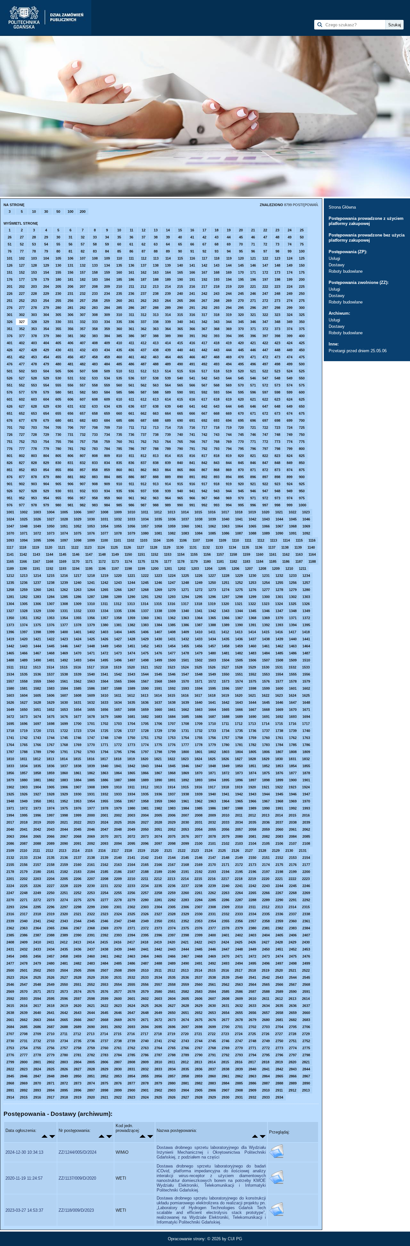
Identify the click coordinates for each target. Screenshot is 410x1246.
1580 (10, 688)
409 (107, 343)
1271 (185, 590)
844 (229, 463)
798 (277, 449)
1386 (185, 625)
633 (95, 406)
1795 (118, 752)
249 (289, 293)
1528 (238, 667)
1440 (293, 639)
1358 (118, 618)
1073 (50, 533)
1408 (172, 632)
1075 (77, 533)
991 (192, 505)
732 (83, 434)
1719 (24, 731)
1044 (279, 519)
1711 (225, 724)
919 (229, 484)
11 (131, 230)
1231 (266, 575)
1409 (185, 632)
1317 (185, 604)
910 (119, 484)
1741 (10, 738)
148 (277, 265)
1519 (117, 667)
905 (58, 484)
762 (143, 442)
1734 (225, 731)
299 (289, 308)
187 (143, 279)
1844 (158, 766)
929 (46, 491)
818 (216, 456)
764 (168, 442)
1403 (104, 632)
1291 (145, 597)
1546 (172, 674)
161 (131, 272)
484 (107, 364)
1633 (104, 702)
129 (46, 265)
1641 (212, 702)
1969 (293, 801)
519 (229, 371)
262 (143, 301)
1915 (185, 787)
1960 (172, 801)
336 (131, 322)
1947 (306, 794)
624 (289, 399)
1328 (24, 611)
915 (180, 484)
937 (143, 491)
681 (70, 420)
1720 (37, 731)
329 (46, 322)
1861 (77, 773)
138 (156, 265)
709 (107, 427)
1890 (158, 780)
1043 (266, 519)
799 (289, 449)
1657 (118, 709)
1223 (158, 575)
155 (58, 272)
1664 (212, 709)
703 (34, 427)
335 (119, 322)
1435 (225, 639)
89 (168, 251)
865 (180, 470)
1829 (265, 759)
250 (302, 293)
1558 (24, 681)
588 (156, 392)
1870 (198, 773)
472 (265, 357)
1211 (302, 568)
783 (95, 449)
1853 (279, 766)
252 (22, 301)
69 (229, 244)
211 (131, 286)
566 (192, 385)
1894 (212, 780)
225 (302, 286)
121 (253, 258)
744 (229, 434)
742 (204, 434)
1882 (50, 780)
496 (253, 364)
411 (131, 343)
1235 (10, 583)
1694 (306, 717)
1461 (266, 646)
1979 (118, 808)
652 (22, 413)
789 (168, 449)
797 (265, 449)
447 (265, 350)
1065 (252, 526)
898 (277, 477)
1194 (75, 568)
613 (156, 399)
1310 (91, 604)
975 (302, 498)
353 (34, 329)
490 (180, 364)
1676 (64, 717)
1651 (37, 709)
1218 (91, 575)
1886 (104, 780)
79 (46, 251)
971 (253, 498)
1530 (265, 667)
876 (9, 477)
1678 (91, 717)
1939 (198, 794)
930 (58, 491)
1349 (306, 611)
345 (241, 322)
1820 (144, 759)
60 (119, 244)
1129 (166, 547)
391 (192, 336)
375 (302, 329)
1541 (104, 674)
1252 (239, 583)
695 (241, 420)
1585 (77, 688)
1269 (158, 590)
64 (168, 244)
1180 (207, 561)
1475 (145, 653)
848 (277, 463)
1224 (172, 575)
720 (241, 427)
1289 (118, 597)
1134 (232, 547)
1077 (104, 533)
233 (95, 293)
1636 (145, 702)
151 (9, 272)
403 (34, 343)
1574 (239, 681)
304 (46, 315)
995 (241, 505)
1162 (286, 554)
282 (83, 308)
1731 (185, 731)
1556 (306, 674)
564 (168, 385)
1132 (206, 547)
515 (180, 371)
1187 (299, 561)
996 (253, 505)
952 (22, 498)
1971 (10, 808)
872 (265, 470)
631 (70, 406)
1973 (37, 808)
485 (119, 364)
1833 (10, 766)
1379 (91, 625)
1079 (131, 533)
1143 (36, 554)
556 (70, 385)
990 (180, 505)
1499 (158, 660)
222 (265, 286)
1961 (185, 801)
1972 (24, 808)
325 (302, 315)
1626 (10, 702)
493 (216, 364)
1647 (293, 702)
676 (9, 420)
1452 (145, 646)
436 (131, 350)
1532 (292, 667)
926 (9, 491)
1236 (24, 583)
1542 (118, 674)
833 (95, 463)
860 (119, 470)
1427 (118, 639)
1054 (104, 526)
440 (180, 350)
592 (204, 392)
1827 (238, 759)
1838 (77, 766)
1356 (91, 618)
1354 (64, 618)
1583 (50, 688)
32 (83, 237)
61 (131, 244)
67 (204, 244)
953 (34, 498)
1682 (145, 717)
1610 (104, 695)
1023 (306, 512)
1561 (64, 681)
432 (83, 350)
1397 (24, 632)
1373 (10, 625)
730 (58, 434)
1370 (279, 618)
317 (204, 315)
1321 (238, 604)
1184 (259, 561)
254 (46, 301)
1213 (24, 575)
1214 (37, 575)
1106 (183, 540)
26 (10, 237)
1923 (292, 787)
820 (241, 456)
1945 (279, 794)
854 (46, 470)
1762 (293, 738)
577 (22, 392)
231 (70, 293)
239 (168, 293)
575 (302, 385)
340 (180, 322)
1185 (272, 561)
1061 (198, 526)
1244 (131, 583)
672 (265, 413)
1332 (77, 611)
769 (229, 442)
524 (289, 371)
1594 (198, 688)
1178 (180, 561)
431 (70, 350)
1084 (198, 533)
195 (241, 279)
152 (22, 272)
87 (143, 251)
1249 (198, 583)
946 (253, 491)
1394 (293, 625)
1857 (24, 773)
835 (119, 463)
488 (156, 364)
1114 (286, 540)
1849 (225, 766)
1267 (131, 590)
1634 (118, 702)
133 (95, 265)
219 (229, 286)
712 (143, 427)
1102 (130, 540)
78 (34, 251)
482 (83, 364)
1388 (212, 625)
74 (289, 244)
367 (204, 329)
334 (107, 322)
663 (156, 413)
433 (95, 350)
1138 (285, 547)
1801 (198, 752)
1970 (306, 801)
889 (168, 477)
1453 (158, 646)
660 (119, 413)
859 (107, 470)
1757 (225, 738)
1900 (293, 780)
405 (58, 343)
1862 (91, 773)
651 (9, 413)
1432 (185, 639)
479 (46, 364)
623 (277, 399)
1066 (266, 526)
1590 (145, 688)
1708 (185, 724)
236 (131, 293)
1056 (131, 526)
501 (9, 371)
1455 (185, 646)
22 (265, 230)
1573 (225, 681)
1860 (64, 773)
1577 (279, 681)
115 (180, 258)
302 (22, 315)
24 (289, 230)
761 (131, 442)
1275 (239, 590)
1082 (172, 533)
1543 (131, 674)
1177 (167, 561)
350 (302, 322)
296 (253, 308)
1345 (252, 611)
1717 (306, 724)
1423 (64, 639)
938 (156, 491)
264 (168, 301)
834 (107, 463)
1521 (144, 667)
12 (143, 230)
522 (265, 371)
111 (131, 258)
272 (265, 301)
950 (302, 491)
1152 (154, 554)
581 (70, 392)
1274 (225, 590)
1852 (266, 766)
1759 (252, 738)
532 (83, 378)
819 (229, 456)
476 (9, 364)
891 (192, 477)
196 (253, 279)
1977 (91, 808)
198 (277, 279)
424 (289, 343)
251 (9, 301)
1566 (131, 681)
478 (34, 364)
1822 (171, 759)
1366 (225, 618)
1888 (131, 780)
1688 (225, 717)
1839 (91, 766)
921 (253, 484)
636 (131, 406)
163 (156, 272)
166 (192, 272)
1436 (239, 639)
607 (83, 399)
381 (70, 336)
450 (302, 350)
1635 (131, 702)
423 (277, 343)
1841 (118, 766)
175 (302, 272)
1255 (279, 583)
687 (143, 420)
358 (95, 329)
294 (229, 308)
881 (70, 477)
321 (253, 315)
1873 (239, 773)
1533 (306, 667)
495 (241, 364)
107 (83, 258)
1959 (158, 801)
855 (58, 470)
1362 (172, 618)
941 (192, 491)
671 (253, 413)
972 (265, 498)
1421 (37, 639)
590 (180, 392)
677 (22, 420)
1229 (239, 575)
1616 (185, 695)
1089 (266, 533)
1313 (131, 604)
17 (204, 230)
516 (192, 371)
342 (204, 322)
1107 (196, 540)
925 (302, 484)
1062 (212, 526)
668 (216, 413)
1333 (91, 611)
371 (253, 329)
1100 (104, 540)
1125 (114, 547)
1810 (10, 759)
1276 (252, 590)
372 (265, 329)
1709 (198, 724)
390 (180, 336)
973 (277, 498)
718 (216, 427)
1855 (306, 766)
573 (277, 385)
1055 (118, 526)
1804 (239, 752)
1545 (158, 674)
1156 (207, 554)
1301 (279, 597)
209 (107, 286)
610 (119, 399)
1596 (225, 688)
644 (229, 406)
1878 (306, 773)
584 (107, 392)
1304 (10, 604)
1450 (118, 646)
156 (70, 272)
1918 (225, 787)
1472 (104, 653)
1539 (77, 674)
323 (277, 315)
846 (253, 463)
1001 (10, 512)
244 (229, 293)
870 (241, 470)
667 (204, 413)
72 (265, 244)
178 (34, 279)
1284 (50, 597)
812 (143, 456)
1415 (265, 632)
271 (253, 301)
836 (131, 463)
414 (168, 343)
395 (241, 336)
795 (241, 449)
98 (277, 251)
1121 (61, 547)
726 (9, 434)
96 (253, 251)
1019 (252, 512)
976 (9, 505)
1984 (185, 808)
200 (83, 211)
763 (156, 442)
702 (22, 427)
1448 (91, 646)
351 (9, 329)
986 (131, 505)
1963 (212, 801)
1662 (185, 709)
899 (289, 477)
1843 (145, 766)
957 (83, 498)
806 (70, 456)
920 (241, 484)
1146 (75, 554)
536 (131, 378)
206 (70, 286)
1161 (272, 554)
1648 (306, 702)
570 (241, 385)
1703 (118, 724)
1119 (35, 547)
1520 (131, 667)
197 (265, 279)
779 (46, 449)
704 (46, 427)
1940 (212, 794)
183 (95, 279)
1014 (185, 512)
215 (180, 286)
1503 (212, 660)
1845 (172, 766)
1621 (252, 695)
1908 (91, 787)
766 (192, 442)
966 (192, 498)
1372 (306, 618)
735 (119, 434)
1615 (171, 695)
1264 (91, 590)
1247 (172, 583)
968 (216, 498)
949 (289, 491)
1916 (198, 787)
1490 (37, 660)
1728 (145, 731)
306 (70, 315)
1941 (225, 794)
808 (95, 456)
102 (22, 258)
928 (34, 491)
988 (156, 505)
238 (156, 293)
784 (107, 449)
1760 (266, 738)
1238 (50, 583)
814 (168, 456)
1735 (239, 731)
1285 (64, 597)
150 (302, 265)
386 (131, 336)
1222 (145, 575)
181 (70, 279)
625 (302, 399)
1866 (145, 773)
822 (265, 456)
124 (289, 258)
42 (204, 237)
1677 (77, 717)
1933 (118, 794)
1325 (292, 604)
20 (241, 230)
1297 (225, 597)
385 (119, 336)
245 (241, 293)
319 (229, 315)
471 (253, 357)
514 (168, 371)
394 (229, 336)
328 (34, 322)
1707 (172, 724)
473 (277, 357)
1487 (306, 653)
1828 (252, 759)
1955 (104, 801)
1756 (212, 738)
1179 (194, 561)
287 (143, 308)
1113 (273, 540)
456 (70, 357)
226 (9, 293)
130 (58, 265)
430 (58, 350)
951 (9, 498)
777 (22, 449)
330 (58, 322)
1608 (77, 695)
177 (22, 279)
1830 (279, 759)
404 (46, 343)
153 (34, 272)
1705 (145, 724)
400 (302, 336)
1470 (77, 653)
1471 (91, 653)
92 (204, 251)
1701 (91, 724)
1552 (252, 674)
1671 (306, 709)
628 (34, 406)
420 (241, 343)
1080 (145, 533)
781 (70, 449)
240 (180, 293)
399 (289, 336)
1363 (185, 618)
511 (131, 371)
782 (83, 449)
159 (107, 272)
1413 (238, 632)
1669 (279, 709)
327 (22, 322)
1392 (266, 625)
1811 (23, 759)
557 (83, 385)
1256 (293, 583)
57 (83, 244)
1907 (77, 787)
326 (9, 322)
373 (277, 329)
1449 (104, 646)
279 (46, 308)
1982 (158, 808)
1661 (172, 709)
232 (83, 293)
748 (277, 434)
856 (70, 470)
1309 (77, 604)
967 (204, 498)
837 (143, 463)
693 (216, 420)
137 (143, 265)
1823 (185, 759)
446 (253, 350)
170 (241, 272)
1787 (10, 752)
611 (131, 399)
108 (95, 258)
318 (216, 315)
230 (58, 293)
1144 (49, 554)
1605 (37, 695)
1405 (131, 632)
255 (58, 301)
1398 (37, 632)
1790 (50, 752)
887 (143, 477)
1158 (233, 554)
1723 (77, 731)
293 (216, 308)
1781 (239, 745)
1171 (89, 561)
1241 (91, 583)
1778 (198, 745)
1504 (225, 660)
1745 (64, 738)
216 (192, 286)
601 (9, 399)
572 (265, 385)
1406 (145, 632)
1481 (225, 653)
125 (302, 258)
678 (34, 420)
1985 (198, 808)
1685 (185, 717)
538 (156, 378)
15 (180, 230)
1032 (118, 519)
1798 (158, 752)
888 (156, 477)
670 (241, 413)
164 (168, 272)
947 (265, 491)
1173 (115, 561)
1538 (64, 674)
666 (192, 413)
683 (95, 420)
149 (289, 265)
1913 (158, 787)
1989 (252, 808)
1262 (64, 590)
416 (192, 343)
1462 (279, 646)
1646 (279, 702)
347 (265, 322)
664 (168, 413)
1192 (49, 568)
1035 (158, 519)
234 (107, 293)
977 (22, 505)
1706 (158, 724)
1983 (172, 808)
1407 (158, 632)
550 (302, 378)
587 (143, 392)
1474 (131, 653)
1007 (91, 512)
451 (9, 357)
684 (107, 420)
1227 (212, 575)
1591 (158, 688)
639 (168, 406)
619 (229, 399)
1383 (145, 625)
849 (289, 463)
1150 (128, 554)
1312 (117, 604)
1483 (252, 653)
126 (9, 265)
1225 (185, 575)
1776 (172, 745)
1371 (293, 618)
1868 (172, 773)
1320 (225, 604)
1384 (158, 625)
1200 (155, 568)
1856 (10, 773)
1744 (50, 738)
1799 (172, 752)
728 (34, 434)
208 (95, 286)
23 (277, 230)
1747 (91, 738)
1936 (158, 794)
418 (216, 343)
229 (46, 293)
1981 (145, 808)
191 (192, 279)
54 (46, 244)
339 (168, 322)
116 (192, 258)
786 (131, 449)
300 (302, 308)
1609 (91, 695)
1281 (10, 597)
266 (192, 301)
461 (131, 357)
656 (70, 413)
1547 (185, 674)
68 (216, 244)
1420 (24, 639)
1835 (37, 766)
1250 (212, 583)
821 (253, 456)
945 (241, 491)
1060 (185, 526)
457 (83, 357)
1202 (181, 568)
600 (302, 392)
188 (156, 279)
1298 (239, 597)
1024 (10, 519)
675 (302, 413)
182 (83, 279)
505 (58, 371)
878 (34, 477)
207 (83, 286)
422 (265, 343)
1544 (145, 674)
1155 (194, 554)
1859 (50, 773)
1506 (252, 660)
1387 (198, 625)
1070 (10, 533)
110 (119, 258)
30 (46, 211)
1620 (238, 695)
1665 (225, 709)
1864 (118, 773)
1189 (10, 568)
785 (119, 449)
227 (22, 293)
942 (204, 491)
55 (58, 244)
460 (119, 357)
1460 (252, 646)
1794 (104, 752)
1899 (279, 780)
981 (70, 505)
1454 (172, 646)
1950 (37, 801)
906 (70, 484)
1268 (145, 590)
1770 (91, 745)
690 (180, 420)
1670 (293, 709)
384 (107, 336)
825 (302, 456)
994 (229, 505)
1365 (212, 618)
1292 (158, 597)
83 (95, 251)
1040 (225, 519)
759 (107, 442)
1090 (279, 533)
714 (168, 427)
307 (83, 315)
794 (229, 449)
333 (95, 322)
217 (204, 286)
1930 (77, 794)
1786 (306, 745)
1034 (145, 519)
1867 (158, 773)
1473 (118, 653)
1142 (23, 554)
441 (192, 350)
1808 (293, 752)
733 (95, 434)
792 (204, 449)
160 (119, 272)
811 (131, 456)
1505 (239, 660)
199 (289, 279)
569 (229, 385)
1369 (266, 618)
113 (156, 258)
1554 (279, 674)
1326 (306, 604)
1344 (239, 611)
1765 (24, 745)
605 (58, 399)
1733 (212, 731)
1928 (50, 794)
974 (289, 498)
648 (277, 406)
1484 (266, 653)
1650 (24, 709)
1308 (64, 604)
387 (143, 336)
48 (277, 237)
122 (265, 258)
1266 (118, 590)
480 (58, 364)
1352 (37, 618)
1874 (252, 773)
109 (107, 258)
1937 (172, 794)
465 (180, 357)
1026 (37, 519)
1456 (198, 646)
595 (241, 392)
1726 (118, 731)
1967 (266, 801)
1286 (77, 597)
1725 (104, 731)
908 (95, 484)
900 (302, 477)
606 (70, 399)
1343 (225, 611)
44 (229, 237)
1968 (279, 801)
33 (95, 237)
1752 (158, 738)
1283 (37, 597)
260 (119, 301)
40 (180, 237)
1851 (252, 766)
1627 (24, 702)
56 (70, 244)
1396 (10, 632)
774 (289, 442)
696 (253, 420)
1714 (265, 724)
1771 (104, 745)
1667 (252, 709)
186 (131, 279)
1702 (104, 724)
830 (58, 463)
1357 (104, 618)
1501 (185, 660)
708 (95, 427)
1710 (212, 724)
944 (229, 491)
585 (119, 392)
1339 (172, 611)
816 (192, 456)
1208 (262, 568)
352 (22, 329)
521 (253, 371)
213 (156, 286)
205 (58, 286)
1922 (279, 787)
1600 (279, 688)
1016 (212, 512)
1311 (104, 604)
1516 (77, 667)
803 (34, 456)
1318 (198, 604)
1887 (118, 780)
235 (119, 293)
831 (70, 463)
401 (9, 343)
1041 (239, 519)
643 (216, 406)
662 (143, 413)
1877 (293, 773)
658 (95, 413)
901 (9, 484)
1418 (306, 632)
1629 (50, 702)
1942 (239, 794)
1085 (212, 533)
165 (180, 272)
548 (277, 378)
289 (168, 308)
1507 (266, 660)
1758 (239, 738)
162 (143, 272)
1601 (293, 688)
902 (22, 484)
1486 (293, 653)
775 (302, 442)
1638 (172, 702)
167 (204, 272)
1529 (252, 667)
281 (70, 308)
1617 (198, 695)
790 (180, 449)
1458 (225, 646)
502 (22, 371)
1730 (172, 731)
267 (204, 301)
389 (168, 336)
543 (216, 378)
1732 (198, 731)
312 (143, 315)
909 (107, 484)
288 (156, 308)
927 (22, 491)
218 (216, 286)
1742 (24, 738)
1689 (239, 717)
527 (22, 378)
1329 (37, 611)
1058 (158, 526)
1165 (10, 561)
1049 (37, 526)
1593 (185, 688)
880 (58, 477)
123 (277, 258)
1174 (128, 561)
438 (156, 350)
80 (58, 251)
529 (46, 378)
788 (156, 449)
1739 (293, 731)
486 (131, 364)
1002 (24, 512)
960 (119, 498)
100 (70, 211)
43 (216, 237)
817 (204, 456)
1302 (293, 597)
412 (143, 343)
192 (204, 279)
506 (70, 371)
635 (119, 406)
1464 (306, 646)
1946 (293, 794)
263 (156, 301)
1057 (145, 526)
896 (253, 477)
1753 (172, 738)
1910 (118, 787)
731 (70, 434)
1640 (198, 702)
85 (119, 251)
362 (143, 329)
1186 (286, 561)
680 (58, 420)
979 (46, 505)
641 (192, 406)
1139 (298, 547)
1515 (64, 667)
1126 (127, 547)
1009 (118, 512)
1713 (252, 724)
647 (265, 406)
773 (277, 442)
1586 (91, 688)
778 (34, 449)
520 (241, 371)
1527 (225, 667)
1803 (225, 752)
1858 (37, 773)
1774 (145, 745)
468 (216, 357)
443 (216, 350)
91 (192, 251)
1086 (225, 533)
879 (46, 477)
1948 (10, 801)
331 (70, 322)
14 (168, 230)
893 (216, 477)
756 (70, 442)
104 (46, 258)
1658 (131, 709)
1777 (185, 745)
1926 (24, 794)
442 (204, 350)
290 (180, 308)
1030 (91, 519)
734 (107, 434)
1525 (198, 667)
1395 (306, 625)
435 (119, 350)
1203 (195, 568)
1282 (24, 597)
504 (46, 371)
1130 (180, 547)
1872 (225, 773)
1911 (131, 787)
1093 (10, 540)
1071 (24, 533)
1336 (131, 611)
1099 (91, 540)
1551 (239, 674)
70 (241, 244)
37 (143, 237)
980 (58, 505)
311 (131, 315)
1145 (62, 554)
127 (22, 265)
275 (302, 301)
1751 (145, 738)
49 (289, 237)
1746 (77, 738)
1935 (145, 794)
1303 (306, 597)
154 (46, 272)
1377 (64, 625)
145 (241, 265)
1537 (50, 674)
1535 (24, 674)
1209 (276, 568)
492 (204, 364)
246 (253, 293)
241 (192, 293)
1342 (212, 611)
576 (9, 392)
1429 (145, 639)
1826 (225, 759)
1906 (64, 787)
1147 (89, 554)
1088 (252, 533)
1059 (172, 526)
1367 (239, 618)
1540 (91, 674)
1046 (306, 519)
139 (168, 265)
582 (83, 392)
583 (95, 392)
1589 (131, 688)
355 (58, 329)
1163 (299, 554)
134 (107, 265)
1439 (279, 639)
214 (168, 286)
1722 (64, 731)
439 (168, 350)
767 (204, 442)
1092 (306, 533)
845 (241, 463)
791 (192, 449)
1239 (64, 583)
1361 (158, 618)
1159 (246, 554)
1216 (64, 575)
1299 (252, 597)
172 (265, 272)
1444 (37, 646)
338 (156, 322)
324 (289, 315)
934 (107, 491)
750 (302, 434)
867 (204, 470)
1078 (118, 533)
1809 (306, 752)
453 (34, 357)
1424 (77, 639)
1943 (252, 794)
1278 (279, 590)
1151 (141, 554)
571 (253, 385)
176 (9, 279)
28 (34, 237)
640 (180, 406)
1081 (158, 533)
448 (277, 350)
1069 (306, 526)
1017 (225, 512)
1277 (266, 590)
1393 (279, 625)
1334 (104, 611)
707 (83, 427)
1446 (64, 646)
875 (302, 470)
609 (107, 399)
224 (289, 286)
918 (216, 484)
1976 (77, 808)
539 (168, 378)
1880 (24, 780)
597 (265, 392)
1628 (37, 702)
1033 (131, 519)
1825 (212, 759)
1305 (24, 604)
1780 (225, 745)
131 (70, 265)
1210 (289, 568)
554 (46, 385)
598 (277, 392)
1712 (238, 724)
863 (156, 470)
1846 (185, 766)
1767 (50, 745)
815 (180, 456)
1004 (50, 512)
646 (253, 406)
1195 (89, 568)
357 (83, 329)
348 (277, 322)
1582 (37, 688)
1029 (77, 519)
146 (253, 265)
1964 (225, 801)
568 (216, 385)
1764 (10, 745)
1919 (238, 787)
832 (83, 463)
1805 (252, 752)
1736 (252, 731)
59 (107, 244)
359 (107, 329)
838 (156, 463)
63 (156, 244)
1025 (24, 519)
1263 (77, 590)
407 (83, 343)
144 (229, 265)
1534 (10, 674)
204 (46, 286)
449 (289, 350)
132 (83, 265)
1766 (37, 745)
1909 (104, 787)
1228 (225, 575)
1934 (131, 794)
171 (253, 272)
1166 (23, 561)
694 (229, 420)
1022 (292, 512)
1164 (312, 554)
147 (265, 265)
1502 (198, 660)
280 (58, 308)
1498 (145, 660)
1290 (131, 597)
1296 (212, 597)
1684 (172, 717)
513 (156, 371)
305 (58, 315)
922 (265, 484)
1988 (239, 808)
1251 (225, 583)
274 (289, 301)
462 (143, 357)
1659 (145, 709)
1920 (252, 787)
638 (156, 406)
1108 (209, 540)
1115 (299, 540)
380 (58, 336)
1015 (198, 512)
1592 (172, 688)
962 (143, 498)
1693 (293, 717)
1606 (50, 695)
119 (229, 258)
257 (83, 301)
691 (192, 420)
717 (204, 427)
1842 (131, 766)
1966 (252, 801)
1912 (144, 787)
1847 (198, 766)
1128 (153, 547)
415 (180, 343)
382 (83, 336)
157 (83, 272)
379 (46, 336)
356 (70, 329)
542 (204, 378)
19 (229, 230)
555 (58, 385)
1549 (212, 674)
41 (192, 237)
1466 (24, 653)
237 (143, 293)
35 (119, 237)
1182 (233, 561)
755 (58, 442)
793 (216, 449)
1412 (225, 632)
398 (277, 336)
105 (58, 258)
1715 (279, 724)
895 (241, 477)
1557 (10, 681)
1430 (158, 639)
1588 (118, 688)
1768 (64, 745)
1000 (302, 505)
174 (289, 272)
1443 (24, 646)
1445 (50, 646)
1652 (50, 709)
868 (216, 470)
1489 (24, 660)
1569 (172, 681)
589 (168, 392)
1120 (48, 547)
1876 (279, 773)
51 (10, 244)
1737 (266, 731)
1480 (212, 653)
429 (46, 350)
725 (302, 427)
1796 (131, 752)
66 (192, 244)
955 (58, 498)
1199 (141, 568)
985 (119, 505)
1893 (198, 780)
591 (192, 392)
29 (46, 237)
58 (95, 244)
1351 (24, 618)
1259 (24, 590)
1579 (306, 681)
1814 (64, 759)
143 (216, 265)
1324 (279, 604)
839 (168, 463)
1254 (266, 583)
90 (180, 251)
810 (119, 456)
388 (156, 336)
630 (58, 406)
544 (229, 378)
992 (204, 505)
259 (107, 301)
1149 (115, 554)
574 (289, 385)
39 (168, 237)
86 (131, 251)
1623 (279, 695)
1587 (104, 688)
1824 (198, 759)
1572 (212, 681)
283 (95, 308)
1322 (252, 604)
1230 (252, 575)
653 (34, 413)
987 (143, 505)
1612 (131, 695)
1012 (158, 512)
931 (70, 491)
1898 (266, 780)
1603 (10, 695)
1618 (212, 695)
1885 (91, 780)
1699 (64, 724)
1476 (158, 653)
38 (156, 237)
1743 (37, 738)
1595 (212, 688)
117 (204, 258)
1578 (293, 681)
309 (107, 315)
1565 (118, 681)
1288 (104, 597)
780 (58, 449)
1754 (185, 738)
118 (216, 258)
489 (168, 364)
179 (46, 279)
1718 (10, 731)
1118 (22, 547)
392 (204, 336)
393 (216, 336)
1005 (64, 512)
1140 (311, 547)
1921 (265, 787)
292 (204, 308)
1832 (306, 759)
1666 (239, 709)
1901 (306, 780)
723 (277, 427)
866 (192, 470)
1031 (104, 519)
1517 (90, 667)
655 (58, 413)
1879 (10, 780)
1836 (50, 766)
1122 (74, 547)
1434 (212, 639)
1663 (198, 709)
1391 (252, 625)
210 (119, 286)
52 (22, 244)
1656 (104, 709)
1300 (266, 597)
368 (216, 329)
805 (58, 456)
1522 (158, 667)
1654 (77, 709)
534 (107, 378)
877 (22, 477)
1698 (50, 724)
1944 (266, 794)
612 (143, 399)
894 (229, 477)
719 (229, 427)
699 (289, 420)
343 (216, 322)
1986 (212, 808)
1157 (220, 554)
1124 (101, 547)
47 (265, 237)
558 (95, 385)
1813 (50, 759)
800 (302, 449)
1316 (171, 604)
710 (119, 427)
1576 (266, 681)
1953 (77, 801)
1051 (64, 526)
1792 (77, 752)
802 (22, 456)
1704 (131, 724)
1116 (312, 540)
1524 (185, 667)
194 (229, 279)
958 (95, 498)
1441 (306, 639)
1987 (225, 808)
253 (34, 301)
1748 (104, 738)
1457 (212, 646)
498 (277, 364)
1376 (50, 625)
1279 (293, 590)
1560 (50, 681)
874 (289, 470)
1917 (212, 787)
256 (70, 301)
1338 (158, 611)
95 (241, 251)
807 (83, 456)
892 (204, 477)
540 (180, 378)
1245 (145, 583)
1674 (37, 717)
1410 (198, 632)
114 (168, 258)
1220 (118, 575)
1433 (198, 639)
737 (143, 434)
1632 (91, 702)
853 (34, 470)
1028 (64, 519)
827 (22, 463)
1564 (104, 681)
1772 (118, 745)
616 (192, 399)
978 (34, 505)
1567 (145, 681)
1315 (158, 604)
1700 (77, 724)
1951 (50, 801)
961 (131, 498)
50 (58, 211)
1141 (10, 554)
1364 (198, 618)
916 (192, 484)
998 (277, 505)
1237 (37, 583)
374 (289, 329)
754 (46, 442)
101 (9, 258)
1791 (64, 752)
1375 (37, 625)
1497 (131, 660)
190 (180, 279)
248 (277, 293)
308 (95, 315)
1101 (117, 540)
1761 (279, 738)
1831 (292, 759)
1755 (198, 738)
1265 (104, 590)
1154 (180, 554)
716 (192, 427)
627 (22, 406)
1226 (198, 575)
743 (216, 434)
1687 (212, 717)
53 (34, 244)
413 (156, 343)
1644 (252, 702)
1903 (24, 787)
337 (143, 322)
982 (83, 505)
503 (34, 371)
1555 (293, 674)
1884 (77, 780)
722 (265, 427)
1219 (104, 575)
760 (119, 442)
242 (204, 293)
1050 (50, 526)
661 (131, 413)
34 (107, 237)
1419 (10, 639)
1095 (37, 540)
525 (302, 371)
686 (131, 420)
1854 (293, 766)
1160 (259, 554)
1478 (185, 653)
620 (241, 399)
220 (241, 286)
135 (119, 265)
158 (95, 272)
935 (119, 491)
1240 (77, 583)
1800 (185, 752)
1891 (172, 780)
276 (9, 308)
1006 (77, 512)
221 (253, 286)
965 (180, 498)
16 (192, 230)
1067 (279, 526)
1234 (306, 575)
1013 (171, 512)
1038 (198, 519)
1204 (208, 568)
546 (253, 378)
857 (83, 470)
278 (34, 308)
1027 (50, 519)
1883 (64, 780)
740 (180, 434)
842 (204, 463)
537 (143, 378)
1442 (10, 646)
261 (131, 301)
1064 (239, 526)
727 (22, 434)
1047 (10, 526)
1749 (118, 738)
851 (9, 470)
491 (192, 364)
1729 (158, 731)
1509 (293, 660)
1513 (37, 667)
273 (277, 301)
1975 (64, 808)
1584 (64, 688)
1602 (306, 688)
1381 (118, 625)
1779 (212, 745)
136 (131, 265)
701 (9, 427)
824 (289, 456)
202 (22, 286)
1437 (252, 639)
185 (119, 279)
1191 (36, 568)
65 (180, 244)
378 (34, 336)
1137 (271, 547)
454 (46, 357)
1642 (225, 702)
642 (204, 406)
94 (229, 251)
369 (229, 329)
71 (253, 244)
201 (9, 286)
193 (216, 279)
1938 (185, 794)
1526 (212, 667)
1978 (104, 808)
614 (168, 399)
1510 (306, 660)
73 (277, 244)
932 (83, 491)
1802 (212, 752)
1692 (279, 717)
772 (265, 442)
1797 (145, 752)
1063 (225, 526)
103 (34, 258)
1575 (252, 681)
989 (168, 505)
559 (107, 385)
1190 (23, 568)
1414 (252, 632)
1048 (24, 526)
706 (70, 427)
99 (289, 251)
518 (216, 371)
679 (46, 420)
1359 (131, 618)
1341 (198, 611)
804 (46, 456)
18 (216, 230)
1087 (239, 533)
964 (168, 498)
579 (46, 392)
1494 (91, 660)
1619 (225, 695)
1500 (172, 660)
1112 (260, 540)
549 (289, 378)
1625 (306, 695)
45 (241, 237)
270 (241, 301)
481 (70, 364)
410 (119, 343)
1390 (239, 625)
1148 (102, 554)
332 (83, 322)
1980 (131, 808)
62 (143, 244)
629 (46, 406)
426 (9, 350)
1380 (104, 625)
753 (34, 442)
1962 (198, 801)
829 (46, 463)
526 (9, 378)
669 (229, 413)
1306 (37, 604)
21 (253, 230)
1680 (118, 717)
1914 (171, 787)
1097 (64, 540)
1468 (50, 653)
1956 (118, 801)
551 (9, 385)
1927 (37, 794)
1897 (252, 780)
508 (95, 371)
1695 (10, 724)
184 (107, 279)
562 (143, 385)
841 (192, 463)
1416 (279, 632)
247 (265, 293)
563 (156, 385)
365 (180, 329)
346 (253, 322)
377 (22, 336)
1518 (104, 667)
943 (216, 491)
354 (46, 329)
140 (180, 265)
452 (22, 357)
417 (204, 343)
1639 (185, 702)
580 (58, 392)
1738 (279, 731)
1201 (168, 568)
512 (143, 371)
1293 (172, 597)
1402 (91, 632)
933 (95, 491)
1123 (88, 547)
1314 (144, 604)
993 (216, 505)
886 (131, 477)
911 (131, 484)
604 (46, 399)
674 (289, 413)
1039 (212, 519)
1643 (239, 702)
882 (83, 477)
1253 (252, 583)
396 (253, 336)
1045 (293, 519)
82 (83, 251)
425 (302, 343)
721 (253, 427)
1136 (258, 547)
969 (229, 498)
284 (107, 308)
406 (70, 343)
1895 (225, 780)
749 (289, 434)
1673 (24, 717)
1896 (239, 780)
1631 (77, 702)
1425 (91, 639)
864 (168, 470)
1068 (293, 526)
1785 (293, 745)
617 (204, 399)
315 (180, 315)
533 (95, 378)
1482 (239, 653)
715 (180, 427)
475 (302, 357)
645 (241, 406)
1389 (225, 625)
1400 (64, 632)
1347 (279, 611)
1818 (117, 759)
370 (241, 329)
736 (131, 434)
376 (9, 336)
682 (83, 420)
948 (277, 491)
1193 (62, 568)
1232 (279, 575)
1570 (185, 681)
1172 (102, 561)
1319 (212, 604)
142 (204, 265)
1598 (252, 688)
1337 (145, 611)
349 (289, 322)
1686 (198, 717)
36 (131, 237)
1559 (37, 681)
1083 (185, 533)
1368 (252, 618)
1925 (10, 794)
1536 (37, 674)
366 (192, 329)
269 (229, 301)
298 (277, 308)
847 (265, 463)
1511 (10, 667)
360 (119, 329)
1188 (312, 561)
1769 (77, 745)
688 (156, 420)
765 (180, 442)
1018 (238, 512)
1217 (77, 575)
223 (277, 286)
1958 (145, 801)
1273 (212, 590)
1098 (77, 540)
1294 (185, 597)
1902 (10, 787)
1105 (170, 540)
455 (58, 357)
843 (216, 463)
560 (119, 385)
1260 (37, 590)
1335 (118, 611)
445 (241, 350)
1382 (131, 625)
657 (83, 413)
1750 (131, 738)
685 (119, 420)
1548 (198, 674)
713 (156, 427)
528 (34, 378)
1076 (91, 533)
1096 (50, 540)
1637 (158, 702)
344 (229, 322)
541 (192, 378)
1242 (104, 583)
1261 (50, 590)
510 (119, 371)
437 (143, 350)
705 (58, 427)
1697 (37, 724)
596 (253, 392)
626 (9, 406)
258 (95, 301)
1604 (24, 695)
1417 (292, 632)
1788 (24, 752)
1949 (24, 801)
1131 (193, 547)
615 (180, 399)
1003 (37, 512)
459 (107, 357)
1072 (37, 533)
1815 (77, 759)
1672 (10, 717)
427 (22, 350)
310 (119, 315)
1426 (104, 639)
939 (168, 491)
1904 (37, 787)
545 (241, 378)
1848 (212, 766)
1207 (249, 568)
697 (265, 420)
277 (22, 308)
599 (289, 392)
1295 (198, 597)
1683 (158, 717)
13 (156, 230)
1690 (252, 717)
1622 (265, 695)
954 (46, 498)
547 (265, 378)
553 (34, 385)
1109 (222, 540)
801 (9, 456)
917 (204, 484)
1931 (91, 794)
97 (265, 251)
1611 (117, 695)
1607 (64, 695)
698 (277, 420)
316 (192, 315)
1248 (185, 583)
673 (277, 413)
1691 (266, 717)
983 (95, 505)
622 (265, 399)
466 (192, 357)
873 (277, 470)
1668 (266, 709)
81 (70, 251)
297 (265, 308)
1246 (158, 583)
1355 (77, 618)
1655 (91, 709)
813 (156, 456)
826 (9, 463)
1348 (293, 611)
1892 (185, 780)
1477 (172, 653)
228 (34, 293)
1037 (185, 519)
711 (131, 427)
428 (34, 350)
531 (70, 378)
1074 (64, 533)
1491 (50, 660)
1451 (131, 646)
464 (168, 357)
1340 (185, 611)
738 (156, 434)
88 (156, 251)
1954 (91, 801)
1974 (50, 808)
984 (107, 505)
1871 (212, 773)
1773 (131, 745)
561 (131, 385)
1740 (306, 731)
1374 (24, 625)
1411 (212, 632)
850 (302, 463)
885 (119, 477)
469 (229, 357)
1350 (10, 618)
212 (143, 286)
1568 (158, 681)
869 (229, 470)
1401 (77, 632)
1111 (248, 540)
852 (22, 470)
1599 (266, 688)
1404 (118, 632)
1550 (225, 674)
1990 (266, 808)
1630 (64, 702)
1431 (172, 639)
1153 (167, 554)
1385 (172, 625)
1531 (279, 667)
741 (192, 434)
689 (168, 420)
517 (204, 371)
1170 (75, 561)
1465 (10, 653)
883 (95, 477)
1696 (24, 724)
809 (107, 456)
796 (253, 449)
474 (289, 357)
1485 (279, 653)
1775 (158, 745)
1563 (91, 681)
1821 (158, 759)
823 (277, 456)
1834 (24, 766)
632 (83, 406)
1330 (50, 611)
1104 (156, 540)
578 (34, 392)
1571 (198, 681)
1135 (245, 547)
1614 (158, 695)
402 (22, 343)
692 (204, 420)
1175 (141, 561)
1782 (252, 745)
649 (289, 406)
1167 (36, 561)
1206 (235, 568)
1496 (118, 660)
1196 (102, 568)
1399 (50, 632)
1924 (306, 787)
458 (95, 357)
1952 (64, 801)
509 (107, 371)
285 (119, 308)
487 (143, 364)
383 (95, 336)
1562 (77, 681)
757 (83, 442)
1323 (265, 604)
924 (289, 484)
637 (143, 406)
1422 (50, 639)
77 (22, 251)
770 (241, 442)
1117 (9, 547)
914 (168, 484)
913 (156, 484)
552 (22, 385)
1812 (37, 759)
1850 (239, 766)
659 (107, 413)
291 (192, 308)
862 (143, 470)
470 (241, 357)
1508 (279, 660)
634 (107, 406)
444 (229, 350)
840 (180, 463)
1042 (252, 519)
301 (9, 315)
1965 (239, 801)
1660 (158, 709)
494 (229, 364)
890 (180, 477)
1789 (37, 752)
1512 (23, 667)
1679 (104, 717)
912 (143, 484)
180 (58, 279)
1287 (91, 597)
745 (241, 434)
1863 (104, 773)
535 (119, 378)
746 (253, 434)
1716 (292, 724)
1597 (239, 688)
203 (34, 286)
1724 (91, 731)
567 (204, 385)
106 (70, 258)
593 (216, 392)
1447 (77, 646)
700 (302, 420)
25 (302, 230)
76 (10, 251)
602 (22, 399)
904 (46, 484)
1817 (104, 759)
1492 (64, 660)
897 (265, 477)
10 (34, 211)
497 (265, 364)
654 (46, 413)
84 (107, 251)
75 (302, 244)
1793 (91, 752)
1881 (37, 780)
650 (302, 406)
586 (131, 392)
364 (168, 329)
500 (302, 364)
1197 (115, 568)
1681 (131, 717)
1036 (172, 519)
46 (253, 237)
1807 (279, 752)
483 (95, 364)
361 (131, 329)
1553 (266, 674)
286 (131, 308)
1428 (131, 639)
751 (9, 442)
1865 (131, 773)
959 (107, 498)
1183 (246, 561)
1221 (131, 575)
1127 (140, 547)
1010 (131, 512)
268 (216, 301)
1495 (104, 660)
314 (168, 315)
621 (253, 399)
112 (143, 258)
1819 (131, 759)
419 (229, 343)
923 (277, 484)
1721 (50, 731)
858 (95, 470)
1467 (37, 653)
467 (204, 357)
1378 (77, 625)
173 (277, 272)
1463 (293, 646)
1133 (219, 547)
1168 (49, 561)
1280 (306, 590)
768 (216, 442)
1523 (171, 667)
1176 (154, 561)
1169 (62, 561)
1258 (10, 590)
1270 (172, 590)
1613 (144, 695)
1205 (222, 568)
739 (168, 434)
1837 (64, 766)
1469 (64, 653)
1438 (266, 639)
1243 (118, 583)
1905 (50, 787)
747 (265, 434)
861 (131, 470)
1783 (266, 745)
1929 (64, 794)
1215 (50, 575)
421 (253, 343)
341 (192, 322)
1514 (50, 667)
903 (34, 484)
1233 (293, 575)
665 (180, 413)
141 (192, 265)
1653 (64, 709)
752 (22, 442)
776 (9, 449)
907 (83, 484)
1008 (104, 512)
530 (58, 378)
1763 (306, 738)
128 (34, 265)
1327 (10, 611)
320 (241, 315)
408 (95, 343)
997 (265, 505)
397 (265, 336)
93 (216, 251)
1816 (90, 759)
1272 (198, 590)
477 (22, 364)
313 (156, 315)
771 (253, 442)
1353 (50, 618)
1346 (266, 611)
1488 (10, 660)
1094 (24, 540)
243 (216, 293)
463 (156, 357)
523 (277, 371)
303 (34, 315)
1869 (185, 773)
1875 (266, 773)
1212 (10, 575)
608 (95, 399)
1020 (265, 512)
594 (229, 392)
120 (241, 258)
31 (70, 237)
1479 (198, 653)
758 (95, 442)
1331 (64, 611)
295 (241, 308)
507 (83, 371)
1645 (266, 702)
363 (156, 329)
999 (289, 505)
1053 (91, 526)
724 (289, 427)
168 (216, 272)
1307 (50, 604)
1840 (104, 766)
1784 (279, 745)
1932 (104, 794)
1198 (128, 568)
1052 (77, 526)
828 (34, 463)
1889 (145, 780)
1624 (292, 695)
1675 (50, 717)
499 (289, 364)
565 (180, 385)
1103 (143, 540)
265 (180, 301)
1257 (306, 583)
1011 (144, 512)
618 (216, 399)
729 (46, 434)
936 (131, 491)
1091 (293, 533)
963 (156, 498)
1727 (131, 731)
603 (34, 399)
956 (70, 498)
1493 (77, 660)
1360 (145, 618)
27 (22, 237)
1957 (131, 801)
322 (265, 315)
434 (107, 350)
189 (168, 279)
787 (143, 449)
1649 (10, 709)
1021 (279, 512)
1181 (220, 561)
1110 (235, 540)
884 (107, 477)
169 (229, 272)
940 (180, 491)
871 (253, 470)
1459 (239, 646)
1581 (24, 688)
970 (241, 498)
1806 (266, 752)
